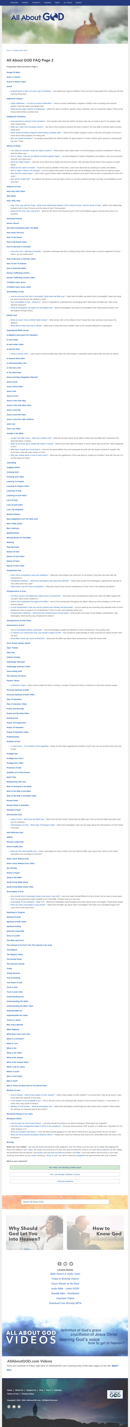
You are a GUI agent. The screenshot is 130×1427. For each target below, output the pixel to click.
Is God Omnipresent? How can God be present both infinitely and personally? (42, 607)
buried (39, 1153)
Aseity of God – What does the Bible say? (27, 819)
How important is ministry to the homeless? (28, 121)
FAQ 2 (48, 1390)
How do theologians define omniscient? (26, 630)
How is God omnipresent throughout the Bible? (30, 602)
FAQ (41, 1390)
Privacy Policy (28, 1394)
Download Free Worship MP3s (65, 1303)
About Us (19, 1390)
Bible (78, 1153)
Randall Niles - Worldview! (65, 1293)
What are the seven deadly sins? (24, 851)
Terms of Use (13, 1394)
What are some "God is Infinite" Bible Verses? (29, 320)
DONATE (79, 2)
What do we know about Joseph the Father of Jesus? (32, 444)
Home (9, 50)
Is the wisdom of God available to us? (26, 1101)
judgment (81, 1155)
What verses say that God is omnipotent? (27, 587)
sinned (41, 1147)
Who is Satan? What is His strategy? (25, 171)
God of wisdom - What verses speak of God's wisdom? (33, 1095)
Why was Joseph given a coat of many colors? (29, 455)
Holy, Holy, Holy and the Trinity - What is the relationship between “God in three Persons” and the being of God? (56, 205)
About (57, 2)
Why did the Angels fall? (20, 179)
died (104, 1150)
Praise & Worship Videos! (65, 1278)
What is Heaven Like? (19, 354)
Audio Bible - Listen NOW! (65, 1288)
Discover (14, 2)
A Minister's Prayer (18, 685)
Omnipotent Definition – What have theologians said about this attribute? (40, 581)
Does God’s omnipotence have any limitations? (30, 575)
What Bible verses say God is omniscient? (28, 638)
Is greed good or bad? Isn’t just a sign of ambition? (31, 91)
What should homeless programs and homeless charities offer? (36, 133)
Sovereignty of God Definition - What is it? (28, 902)
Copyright (11, 1400)
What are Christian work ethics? (23, 1132)
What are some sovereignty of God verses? (28, 905)
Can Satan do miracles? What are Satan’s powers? (31, 151)
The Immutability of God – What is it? (26, 302)
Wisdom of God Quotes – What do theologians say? (32, 1106)
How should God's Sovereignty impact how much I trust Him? (35, 896)
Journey (25, 2)
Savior (33, 1155)
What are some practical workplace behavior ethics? (32, 1135)
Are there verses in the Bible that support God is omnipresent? (36, 596)
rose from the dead (54, 1153)
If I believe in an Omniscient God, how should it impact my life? (36, 633)
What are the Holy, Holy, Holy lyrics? (25, 211)
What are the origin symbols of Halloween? (28, 109)
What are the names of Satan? (23, 168)
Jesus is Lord (51, 1155)
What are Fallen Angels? (21, 162)
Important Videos (65, 1298)
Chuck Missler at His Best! (65, 1283)
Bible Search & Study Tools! (65, 1273)
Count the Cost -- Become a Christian (26, 251)
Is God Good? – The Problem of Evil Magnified (29, 746)
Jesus (30, 1150)
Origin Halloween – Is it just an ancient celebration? (31, 103)
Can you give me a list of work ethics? (26, 1123)
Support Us (31, 1390)
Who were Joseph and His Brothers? (25, 449)
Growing (47, 2)
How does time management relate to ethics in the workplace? (36, 1126)
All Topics (68, 2)
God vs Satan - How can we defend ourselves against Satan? (35, 156)
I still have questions (65, 1181)
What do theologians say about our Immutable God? (32, 308)
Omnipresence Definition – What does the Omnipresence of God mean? (40, 613)
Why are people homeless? (22, 138)
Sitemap (57, 1390)
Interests (36, 2)
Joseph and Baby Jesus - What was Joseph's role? (31, 438)
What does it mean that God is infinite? (26, 326)
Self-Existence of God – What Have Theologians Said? (33, 825)
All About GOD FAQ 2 (20, 50)
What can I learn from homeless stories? (27, 127)
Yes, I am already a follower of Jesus (65, 1174)
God (70, 1147)
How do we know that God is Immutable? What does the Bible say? (38, 296)
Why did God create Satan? (22, 173)
